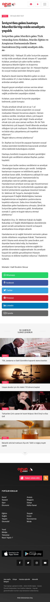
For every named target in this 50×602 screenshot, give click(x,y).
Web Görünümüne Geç (25, 598)
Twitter (9, 290)
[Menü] (44, 4)
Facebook (9, 283)
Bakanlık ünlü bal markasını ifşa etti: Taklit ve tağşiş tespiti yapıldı (24, 444)
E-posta (9, 313)
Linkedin (9, 305)
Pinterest (10, 298)
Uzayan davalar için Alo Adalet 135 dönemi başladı (21, 387)
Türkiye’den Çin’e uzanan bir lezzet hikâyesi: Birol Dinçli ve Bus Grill (25, 415)
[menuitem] (31, 4)
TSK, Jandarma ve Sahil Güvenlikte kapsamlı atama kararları (24, 361)
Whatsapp (10, 275)
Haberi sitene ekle (32, 478)
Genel (5, 16)
